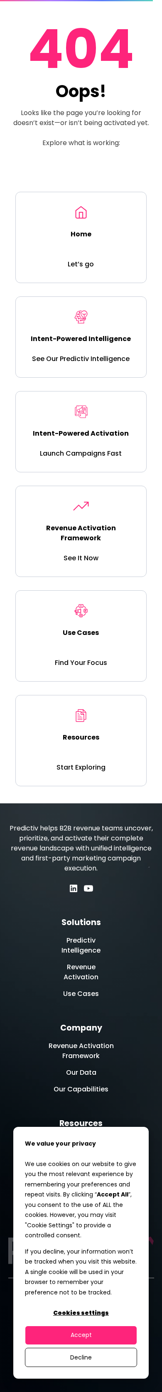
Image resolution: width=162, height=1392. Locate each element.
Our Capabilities (81, 1089)
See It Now (81, 558)
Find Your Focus (81, 662)
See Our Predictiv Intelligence (81, 359)
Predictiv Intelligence (81, 945)
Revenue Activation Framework (81, 1051)
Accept (81, 1335)
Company (81, 1027)
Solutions (81, 922)
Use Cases (81, 993)
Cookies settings (81, 1313)
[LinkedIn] (74, 888)
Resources (81, 1123)
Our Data (81, 1072)
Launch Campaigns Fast (81, 453)
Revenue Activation (81, 972)
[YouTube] (88, 888)
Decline (81, 1357)
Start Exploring (81, 767)
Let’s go (81, 264)
